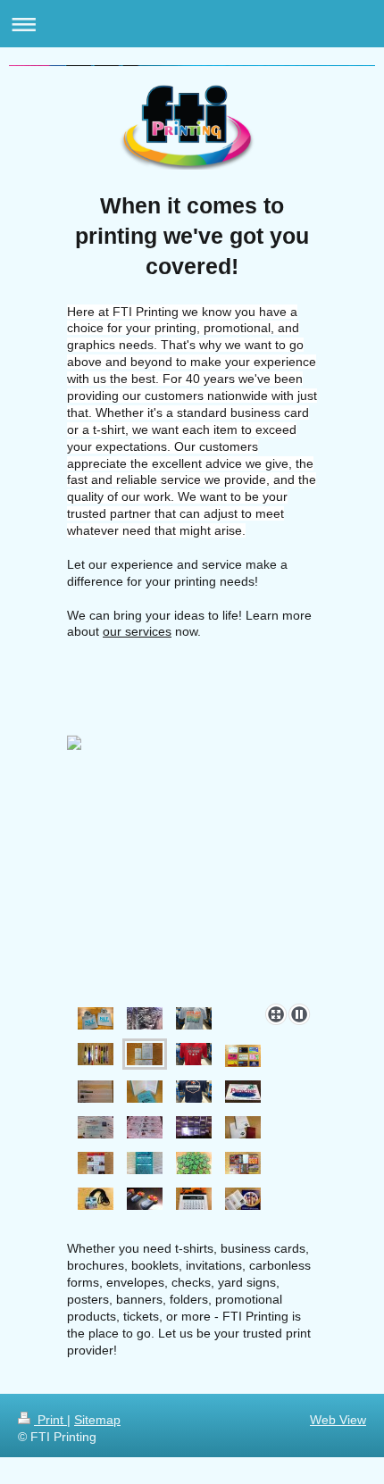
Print (50, 1420)
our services (137, 631)
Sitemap (97, 1420)
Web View (338, 1420)
